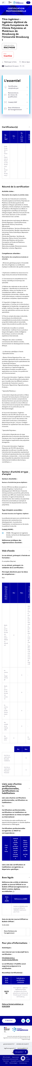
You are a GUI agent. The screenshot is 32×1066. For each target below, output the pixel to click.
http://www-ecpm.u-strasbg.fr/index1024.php (10, 959)
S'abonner (9, 1020)
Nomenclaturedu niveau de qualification (13, 95)
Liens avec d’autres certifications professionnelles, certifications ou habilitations (12, 788)
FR (20, 66)
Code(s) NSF (12, 102)
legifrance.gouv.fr (9, 1048)
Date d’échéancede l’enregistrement (15, 109)
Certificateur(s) (10, 127)
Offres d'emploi (6, 1057)
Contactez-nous (23, 1063)
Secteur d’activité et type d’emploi (15, 473)
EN (23, 66)
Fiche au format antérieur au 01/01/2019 (12, 1005)
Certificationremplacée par (13, 87)
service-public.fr (22, 1048)
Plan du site (6, 1061)
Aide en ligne (26, 62)
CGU (6, 1063)
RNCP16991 (6, 992)
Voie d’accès (8, 550)
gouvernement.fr (8, 1044)
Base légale (7, 877)
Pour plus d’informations (14, 943)
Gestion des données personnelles (10, 1059)
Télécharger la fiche (10, 62)
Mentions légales (13, 1063)
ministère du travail (21, 1044)
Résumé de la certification (15, 186)
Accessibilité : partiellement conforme (20, 1061)
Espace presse (15, 1057)
